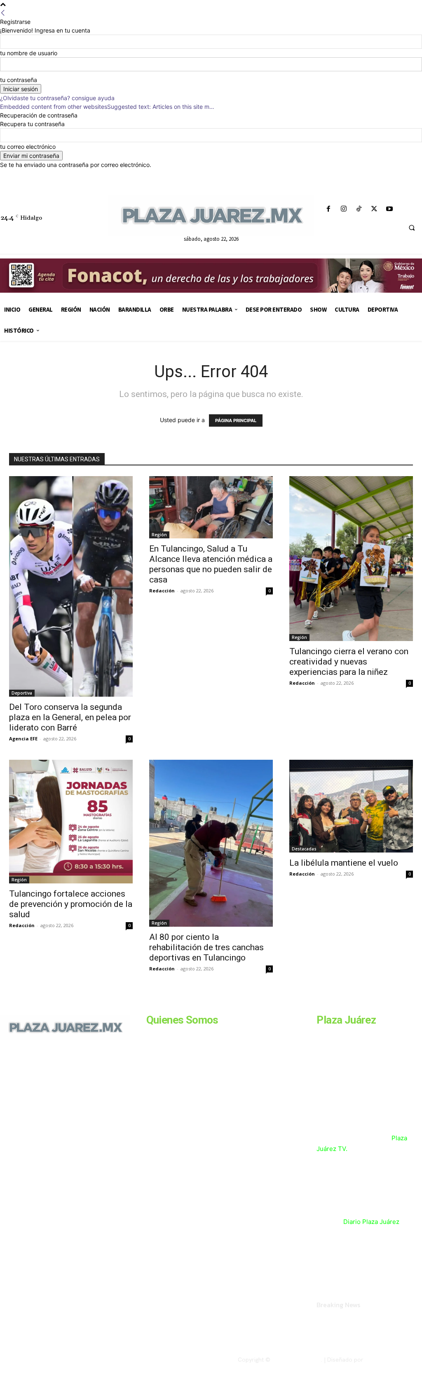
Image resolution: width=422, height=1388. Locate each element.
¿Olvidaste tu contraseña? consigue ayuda (57, 97)
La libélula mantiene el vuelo (343, 863)
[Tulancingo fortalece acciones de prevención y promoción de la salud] (71, 821)
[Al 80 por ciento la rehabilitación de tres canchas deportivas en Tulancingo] (211, 843)
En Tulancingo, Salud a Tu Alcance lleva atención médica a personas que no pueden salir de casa (210, 564)
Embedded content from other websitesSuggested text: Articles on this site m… (107, 106)
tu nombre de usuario (28, 52)
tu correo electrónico (28, 146)
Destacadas (304, 849)
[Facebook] (328, 209)
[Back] (3, 12)
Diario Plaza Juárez (371, 1222)
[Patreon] (40, 1106)
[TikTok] (358, 209)
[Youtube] (389, 209)
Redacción (162, 590)
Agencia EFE (23, 738)
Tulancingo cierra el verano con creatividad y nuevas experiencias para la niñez (348, 661)
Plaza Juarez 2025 (296, 1359)
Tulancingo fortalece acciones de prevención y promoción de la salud (70, 904)
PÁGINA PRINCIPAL (235, 420)
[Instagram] (343, 209)
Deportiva (22, 693)
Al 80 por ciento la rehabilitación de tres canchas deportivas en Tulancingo (206, 947)
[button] (411, 228)
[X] (374, 209)
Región (159, 535)
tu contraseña (18, 79)
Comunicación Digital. (393, 1359)
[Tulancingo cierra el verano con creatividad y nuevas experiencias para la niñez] (351, 558)
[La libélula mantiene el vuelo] (351, 806)
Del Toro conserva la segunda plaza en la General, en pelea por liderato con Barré (70, 717)
